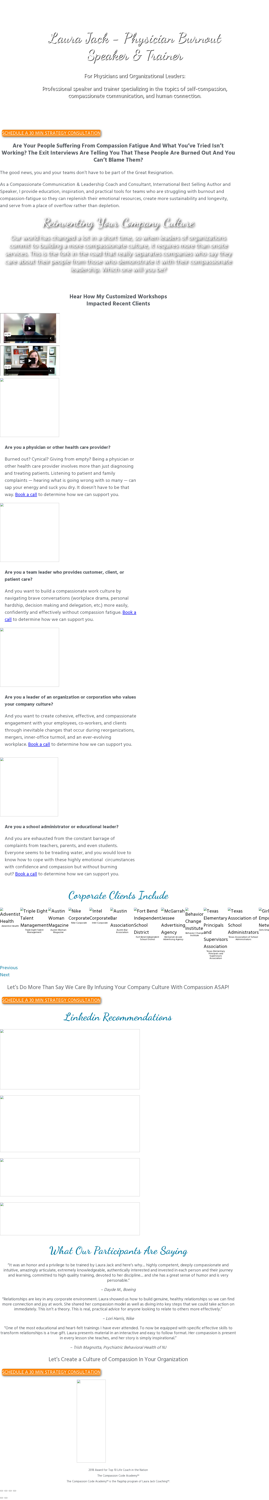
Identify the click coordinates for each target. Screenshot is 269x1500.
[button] (51, 133)
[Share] (5, 1490)
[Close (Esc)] (1, 1490)
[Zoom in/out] (14, 1490)
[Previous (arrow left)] (1, 1497)
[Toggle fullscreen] (10, 1490)
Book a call (26, 494)
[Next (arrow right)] (5, 1497)
